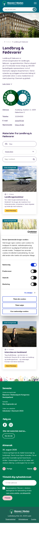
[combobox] (18, 9)
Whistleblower (23, 519)
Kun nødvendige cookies (19, 311)
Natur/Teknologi (11, 211)
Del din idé (8, 436)
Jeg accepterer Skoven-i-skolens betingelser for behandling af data (18, 490)
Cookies (33, 519)
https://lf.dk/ (19, 125)
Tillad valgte (19, 305)
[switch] (34, 271)
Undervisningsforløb (10, 167)
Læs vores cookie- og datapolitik (18, 493)
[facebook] (5, 425)
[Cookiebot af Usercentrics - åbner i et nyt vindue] (28, 232)
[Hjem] (12, 3)
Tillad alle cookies (19, 299)
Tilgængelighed (10, 519)
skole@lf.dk (19, 121)
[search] (34, 9)
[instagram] (11, 425)
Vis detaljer (28, 293)
